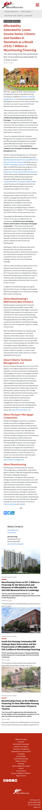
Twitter (6, 504)
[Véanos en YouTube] (15, 780)
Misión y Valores (21, 761)
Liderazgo (21, 763)
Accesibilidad (21, 756)
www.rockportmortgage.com (14, 460)
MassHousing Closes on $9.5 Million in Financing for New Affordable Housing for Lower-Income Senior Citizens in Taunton (20, 704)
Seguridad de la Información (21, 751)
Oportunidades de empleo (21, 766)
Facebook (12, 504)
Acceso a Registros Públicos (21, 773)
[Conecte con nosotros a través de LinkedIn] (4, 780)
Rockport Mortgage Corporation (15, 165)
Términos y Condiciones (21, 749)
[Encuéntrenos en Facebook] (7, 780)
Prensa (21, 768)
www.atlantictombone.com (21, 410)
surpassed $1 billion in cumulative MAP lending (20, 182)
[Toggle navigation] (37, 4)
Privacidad (21, 754)
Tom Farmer (11, 533)
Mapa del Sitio (21, 776)
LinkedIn (22, 504)
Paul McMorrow (12, 530)
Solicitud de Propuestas (21, 744)
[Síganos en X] (13, 780)
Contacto (21, 742)
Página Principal (21, 739)
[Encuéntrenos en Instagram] (10, 780)
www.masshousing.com (15, 544)
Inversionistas (21, 771)
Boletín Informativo (21, 747)
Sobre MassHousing (21, 759)
